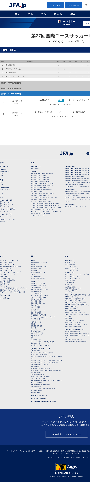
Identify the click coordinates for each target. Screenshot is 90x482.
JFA (66, 256)
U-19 (1, 177)
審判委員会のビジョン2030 (39, 262)
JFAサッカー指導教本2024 (38, 297)
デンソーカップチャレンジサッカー (41, 201)
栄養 (32, 338)
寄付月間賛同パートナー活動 (73, 326)
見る (31, 14)
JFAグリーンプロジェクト (72, 297)
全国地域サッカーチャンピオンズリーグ (42, 183)
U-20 (1, 191)
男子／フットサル (5, 202)
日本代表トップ (4, 166)
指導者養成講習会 (36, 291)
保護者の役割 (35, 366)
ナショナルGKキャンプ (71, 270)
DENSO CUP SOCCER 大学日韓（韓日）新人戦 (45, 205)
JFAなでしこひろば (5, 268)
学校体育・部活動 (5, 282)
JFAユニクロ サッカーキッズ (8, 264)
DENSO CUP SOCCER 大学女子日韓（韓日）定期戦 (46, 207)
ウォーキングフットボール (7, 274)
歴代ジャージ (4, 221)
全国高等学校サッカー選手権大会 (74, 176)
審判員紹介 (34, 270)
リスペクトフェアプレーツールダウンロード (44, 388)
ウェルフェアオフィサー (38, 378)
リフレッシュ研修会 (37, 293)
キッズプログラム (5, 278)
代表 (18, 14)
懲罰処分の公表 (35, 392)
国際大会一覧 (35, 168)
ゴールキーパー (35, 309)
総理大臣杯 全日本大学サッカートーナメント (44, 197)
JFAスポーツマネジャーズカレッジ (75, 313)
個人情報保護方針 (52, 451)
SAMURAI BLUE (4, 171)
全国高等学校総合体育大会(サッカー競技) (77, 178)
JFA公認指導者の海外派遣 (38, 315)
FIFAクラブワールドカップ (39, 215)
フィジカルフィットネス (38, 311)
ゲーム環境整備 (69, 282)
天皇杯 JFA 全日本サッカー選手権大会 (42, 173)
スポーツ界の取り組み (37, 374)
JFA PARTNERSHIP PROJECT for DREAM (43, 401)
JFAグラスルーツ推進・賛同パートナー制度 (12, 292)
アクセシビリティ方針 (28, 451)
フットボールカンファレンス (39, 295)
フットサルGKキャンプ (71, 276)
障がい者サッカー (5, 284)
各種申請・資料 (35, 305)
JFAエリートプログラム (72, 268)
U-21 (1, 175)
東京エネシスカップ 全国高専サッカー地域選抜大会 (46, 211)
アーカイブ (48, 457)
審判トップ (34, 260)
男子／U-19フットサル (6, 204)
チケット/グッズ (74, 5)
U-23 (1, 173)
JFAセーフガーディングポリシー (40, 355)
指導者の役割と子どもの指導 (39, 364)
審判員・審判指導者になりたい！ (40, 266)
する (44, 14)
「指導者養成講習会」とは (38, 287)
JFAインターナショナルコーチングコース (43, 317)
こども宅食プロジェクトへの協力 (74, 320)
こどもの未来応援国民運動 (72, 311)
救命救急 (33, 328)
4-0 (61, 100)
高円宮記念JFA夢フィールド (73, 288)
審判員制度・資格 (36, 268)
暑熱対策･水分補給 (36, 326)
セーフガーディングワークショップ (41, 384)
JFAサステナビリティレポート (73, 322)
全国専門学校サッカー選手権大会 (40, 213)
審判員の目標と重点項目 (38, 278)
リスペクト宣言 (35, 351)
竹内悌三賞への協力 (70, 309)
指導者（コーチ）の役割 (38, 283)
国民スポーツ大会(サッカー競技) (40, 181)
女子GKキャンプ (69, 272)
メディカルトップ (36, 322)
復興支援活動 (68, 319)
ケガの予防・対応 (36, 340)
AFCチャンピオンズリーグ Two (40, 179)
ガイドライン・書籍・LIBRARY (40, 346)
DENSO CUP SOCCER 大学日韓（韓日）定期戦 (45, 203)
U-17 (1, 181)
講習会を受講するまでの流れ (39, 289)
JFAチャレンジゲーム (6, 270)
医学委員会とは (35, 344)
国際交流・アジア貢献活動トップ (74, 329)
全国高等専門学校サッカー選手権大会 (42, 209)
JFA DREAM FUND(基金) (38, 398)
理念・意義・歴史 (36, 301)
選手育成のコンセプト (71, 262)
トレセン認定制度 (70, 264)
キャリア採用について (79, 457)
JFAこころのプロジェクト (72, 307)
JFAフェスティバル (5, 286)
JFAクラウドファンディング (39, 395)
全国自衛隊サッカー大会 (38, 191)
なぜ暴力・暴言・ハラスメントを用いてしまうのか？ (46, 361)
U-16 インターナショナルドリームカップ (77, 186)
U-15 (1, 184)
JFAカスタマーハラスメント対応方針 (66, 453)
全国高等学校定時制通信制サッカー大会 (76, 180)
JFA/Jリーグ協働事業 (71, 290)
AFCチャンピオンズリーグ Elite (40, 177)
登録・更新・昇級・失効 (38, 303)
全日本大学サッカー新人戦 (38, 199)
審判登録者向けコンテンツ (38, 272)
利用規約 (41, 451)
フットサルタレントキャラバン (74, 278)
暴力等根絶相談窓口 (37, 390)
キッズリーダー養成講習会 (7, 280)
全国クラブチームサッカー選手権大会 (42, 185)
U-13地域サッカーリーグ (72, 195)
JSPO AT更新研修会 (37, 332)
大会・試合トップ (36, 166)
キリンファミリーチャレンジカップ (10, 272)
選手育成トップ (69, 260)
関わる (58, 14)
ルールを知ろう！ (5, 298)
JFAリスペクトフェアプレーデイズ (41, 376)
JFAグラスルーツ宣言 (6, 262)
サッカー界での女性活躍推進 (73, 301)
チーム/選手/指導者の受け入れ (73, 339)
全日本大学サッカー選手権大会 (40, 195)
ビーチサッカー (4, 211)
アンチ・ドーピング (37, 334)
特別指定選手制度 (70, 280)
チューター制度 (35, 307)
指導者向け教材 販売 (37, 299)
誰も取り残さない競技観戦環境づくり (76, 299)
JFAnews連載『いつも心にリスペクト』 (42, 368)
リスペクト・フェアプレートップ (40, 349)
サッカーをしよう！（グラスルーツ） (11, 260)
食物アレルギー (35, 336)
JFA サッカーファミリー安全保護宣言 (42, 353)
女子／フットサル (5, 206)
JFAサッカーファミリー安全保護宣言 (75, 303)
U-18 (1, 179)
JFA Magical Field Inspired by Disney (10, 266)
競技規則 (33, 274)
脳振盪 (33, 324)
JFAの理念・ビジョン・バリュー (66, 434)
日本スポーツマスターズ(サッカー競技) (42, 193)
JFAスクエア (3, 276)
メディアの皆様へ (62, 457)
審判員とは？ (35, 264)
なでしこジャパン (5, 189)
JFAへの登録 (55, 5)
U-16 (1, 183)
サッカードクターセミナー (38, 330)
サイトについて (12, 451)
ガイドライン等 (35, 319)
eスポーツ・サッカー (6, 216)
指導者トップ (35, 281)
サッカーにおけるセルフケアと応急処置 (42, 342)
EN (86, 5)
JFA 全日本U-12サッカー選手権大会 (75, 206)
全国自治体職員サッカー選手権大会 (41, 189)
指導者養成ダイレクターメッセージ (41, 285)
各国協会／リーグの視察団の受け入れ (76, 341)
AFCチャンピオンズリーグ (38, 175)
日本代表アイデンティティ (7, 219)
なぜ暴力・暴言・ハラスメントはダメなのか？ (44, 363)
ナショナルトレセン (70, 266)
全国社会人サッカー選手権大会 (40, 187)
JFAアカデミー (69, 284)
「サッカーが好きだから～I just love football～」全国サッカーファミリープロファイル (14, 289)
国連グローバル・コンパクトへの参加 (76, 324)
